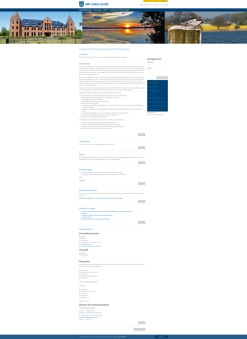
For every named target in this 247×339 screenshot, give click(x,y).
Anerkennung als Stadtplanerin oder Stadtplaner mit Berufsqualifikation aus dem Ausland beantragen (107, 211)
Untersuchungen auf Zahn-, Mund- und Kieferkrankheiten (96, 219)
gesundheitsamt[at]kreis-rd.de (90, 317)
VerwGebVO (82, 180)
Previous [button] (2, 27)
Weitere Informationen (156, 102)
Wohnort (149, 68)
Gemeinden (97, 10)
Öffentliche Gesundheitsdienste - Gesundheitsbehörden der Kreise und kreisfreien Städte (101, 198)
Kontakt (151, 1)
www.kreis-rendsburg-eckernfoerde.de (91, 246)
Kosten (150, 94)
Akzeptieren (161, 337)
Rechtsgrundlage (154, 98)
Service (105, 10)
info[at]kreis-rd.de (87, 244)
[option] (41, 28)
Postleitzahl (150, 62)
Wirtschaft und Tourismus (120, 10)
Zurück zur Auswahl (139, 329)
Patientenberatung (86, 217)
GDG (80, 177)
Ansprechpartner (154, 109)
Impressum (156, 1)
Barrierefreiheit (163, 1)
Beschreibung (153, 87)
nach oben (141, 134)
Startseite (146, 1)
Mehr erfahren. (122, 337)
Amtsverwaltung (85, 10)
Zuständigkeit (153, 90)
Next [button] (244, 27)
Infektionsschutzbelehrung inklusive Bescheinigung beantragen (97, 215)
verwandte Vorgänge (156, 106)
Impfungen (84, 213)
